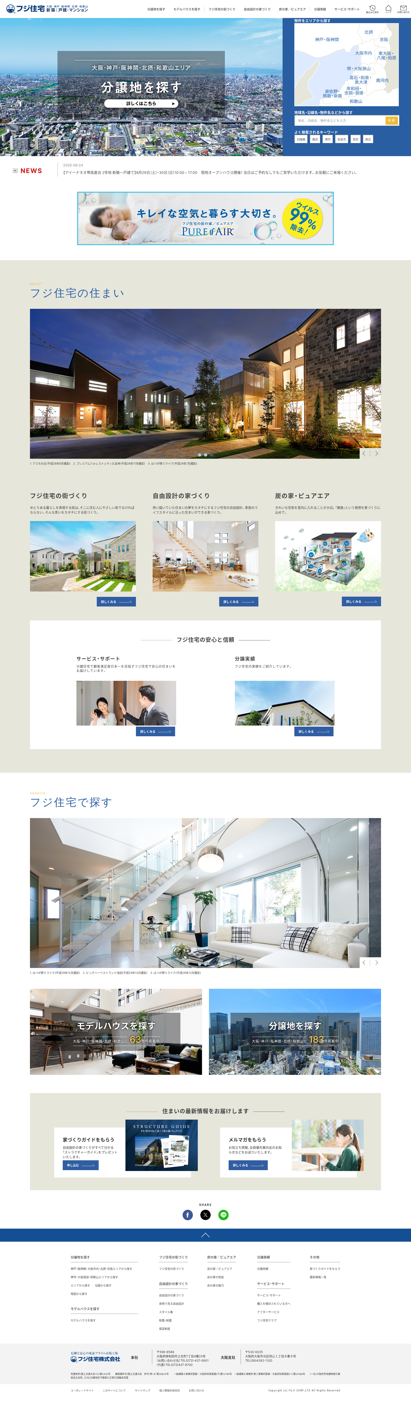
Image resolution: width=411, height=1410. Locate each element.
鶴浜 (315, 139)
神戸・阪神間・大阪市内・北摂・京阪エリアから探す (101, 1269)
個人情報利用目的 (169, 1390)
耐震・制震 (165, 1320)
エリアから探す (80, 1285)
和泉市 (342, 139)
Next (375, 453)
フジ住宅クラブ (267, 1320)
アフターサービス (268, 1312)
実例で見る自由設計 (171, 1303)
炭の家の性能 (215, 1277)
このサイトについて (114, 1390)
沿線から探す (103, 1285)
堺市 (328, 139)
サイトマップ (142, 1390)
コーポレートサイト (82, 1390)
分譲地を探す (156, 9)
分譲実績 (320, 9)
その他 (314, 1257)
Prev (365, 453)
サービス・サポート (347, 9)
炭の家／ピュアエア (292, 9)
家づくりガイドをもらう (325, 1269)
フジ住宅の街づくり (221, 9)
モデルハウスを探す (186, 9)
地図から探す (79, 1294)
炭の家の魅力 (215, 1285)
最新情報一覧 (318, 1277)
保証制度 (164, 1328)
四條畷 (301, 139)
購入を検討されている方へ (273, 1303)
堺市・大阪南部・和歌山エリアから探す (94, 1277)
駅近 (368, 139)
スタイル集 (166, 1312)
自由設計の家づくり (257, 9)
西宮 (355, 139)
